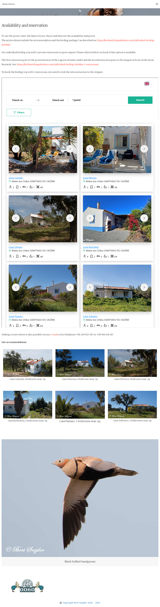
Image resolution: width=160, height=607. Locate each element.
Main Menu (8, 4)
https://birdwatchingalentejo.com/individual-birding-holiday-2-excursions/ (58, 64)
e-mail (54, 334)
